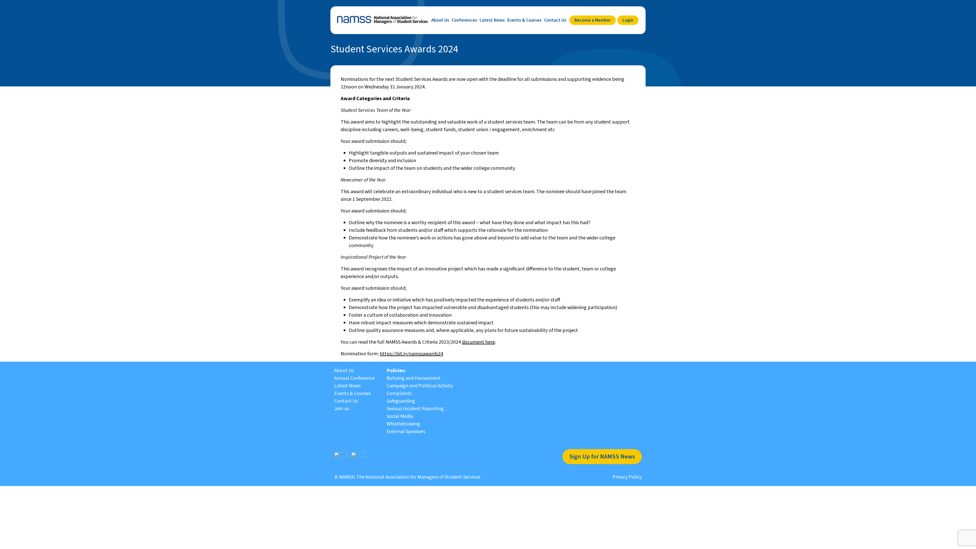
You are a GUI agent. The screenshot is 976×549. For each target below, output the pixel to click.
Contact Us (555, 20)
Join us (341, 408)
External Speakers (406, 431)
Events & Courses (524, 20)
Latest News (492, 20)
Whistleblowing (403, 424)
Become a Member (592, 20)
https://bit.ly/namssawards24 (411, 353)
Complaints (399, 393)
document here (478, 342)
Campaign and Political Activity (420, 385)
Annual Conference (354, 378)
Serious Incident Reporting (415, 408)
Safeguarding (401, 401)
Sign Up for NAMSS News (602, 456)
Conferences (464, 20)
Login (627, 20)
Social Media (400, 416)
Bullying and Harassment (414, 378)
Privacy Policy (627, 477)
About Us (440, 20)
